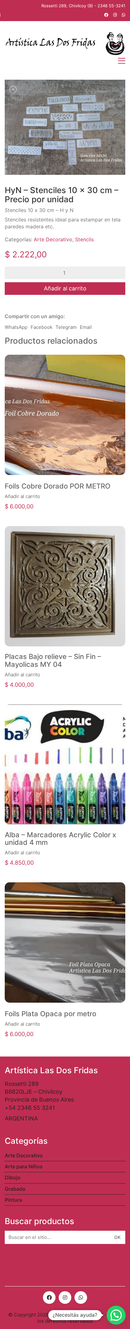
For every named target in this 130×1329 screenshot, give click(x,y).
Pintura (13, 1200)
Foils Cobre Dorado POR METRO (57, 486)
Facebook (41, 327)
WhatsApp (16, 327)
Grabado (15, 1189)
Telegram (66, 327)
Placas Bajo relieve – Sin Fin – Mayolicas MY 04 (53, 660)
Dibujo (13, 1177)
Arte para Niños (24, 1166)
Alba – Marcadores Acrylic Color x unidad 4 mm (60, 838)
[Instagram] (65, 1297)
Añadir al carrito (65, 288)
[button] (116, 1315)
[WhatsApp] (80, 1297)
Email (86, 327)
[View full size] (13, 89)
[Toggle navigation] (121, 60)
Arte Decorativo (53, 239)
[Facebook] (49, 1297)
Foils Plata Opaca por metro (50, 1013)
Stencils (84, 239)
